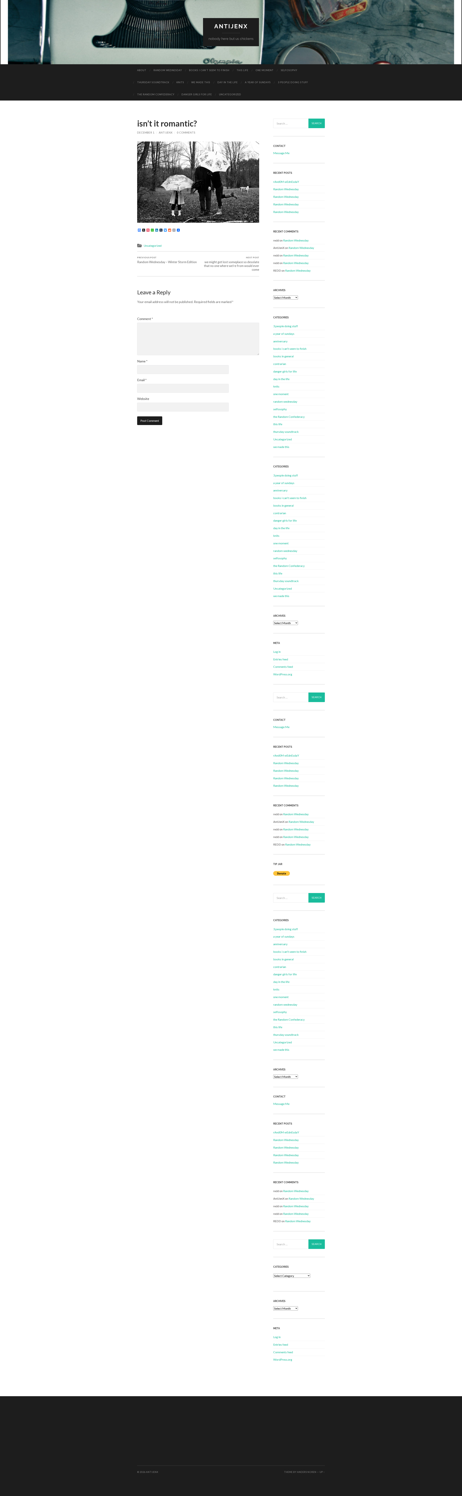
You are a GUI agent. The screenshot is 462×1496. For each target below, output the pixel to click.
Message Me (281, 153)
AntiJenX (166, 132)
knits (180, 82)
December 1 (145, 132)
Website (143, 399)
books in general (283, 356)
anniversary (280, 341)
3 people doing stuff (293, 82)
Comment (145, 319)
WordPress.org (282, 674)
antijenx (231, 26)
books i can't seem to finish (289, 348)
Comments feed (283, 666)
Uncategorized (230, 94)
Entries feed (280, 659)
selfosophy (289, 70)
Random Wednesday (286, 189)
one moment (265, 70)
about (141, 70)
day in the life (227, 82)
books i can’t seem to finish (209, 70)
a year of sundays (258, 82)
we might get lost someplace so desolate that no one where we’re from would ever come (231, 263)
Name (142, 361)
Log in (277, 651)
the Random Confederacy (155, 94)
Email (142, 380)
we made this (200, 82)
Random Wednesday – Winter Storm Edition (167, 260)
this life (242, 70)
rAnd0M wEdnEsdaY (286, 181)
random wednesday (168, 70)
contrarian (279, 363)
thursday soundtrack (153, 82)
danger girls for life (197, 94)
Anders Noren (306, 1472)
